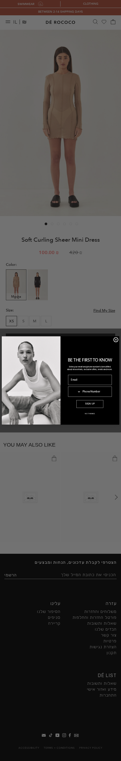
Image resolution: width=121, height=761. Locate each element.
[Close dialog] (116, 340)
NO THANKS (90, 414)
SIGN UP (90, 404)
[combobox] (74, 392)
